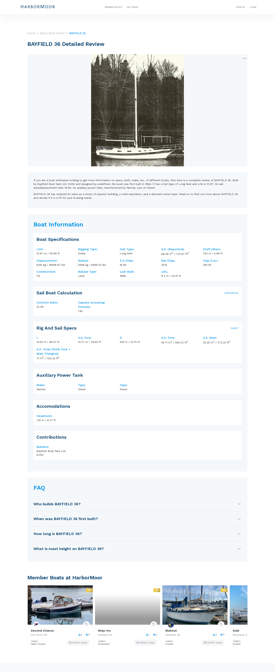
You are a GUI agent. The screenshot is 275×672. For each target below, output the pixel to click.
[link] (78, 642)
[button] (137, 163)
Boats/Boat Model (52, 33)
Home (32, 33)
